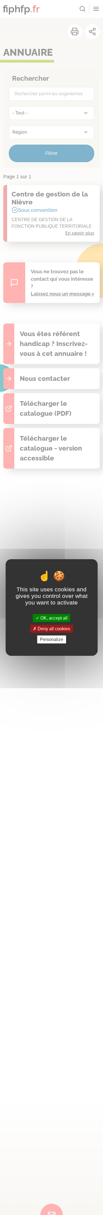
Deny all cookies (53, 628)
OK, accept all (53, 617)
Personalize (51, 639)
